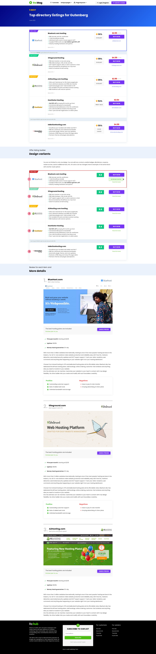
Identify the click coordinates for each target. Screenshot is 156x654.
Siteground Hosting (56, 58)
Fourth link (99, 635)
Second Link (99, 631)
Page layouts (80, 3)
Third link (98, 633)
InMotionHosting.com (57, 124)
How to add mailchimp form (70, 649)
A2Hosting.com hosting (58, 79)
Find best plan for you (52, 331)
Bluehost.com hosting (57, 33)
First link (98, 629)
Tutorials (55, 3)
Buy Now (116, 37)
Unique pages (65, 3)
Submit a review (119, 3)
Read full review (116, 182)
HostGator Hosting (56, 100)
